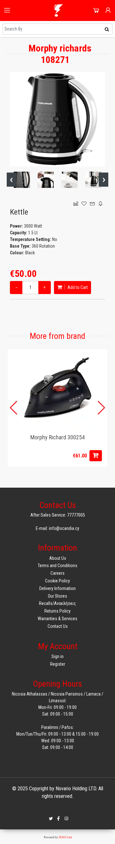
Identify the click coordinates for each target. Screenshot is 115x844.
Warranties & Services (57, 618)
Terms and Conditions (57, 565)
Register (57, 664)
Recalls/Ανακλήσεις (57, 603)
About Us (57, 558)
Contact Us (58, 626)
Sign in (57, 656)
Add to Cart (77, 287)
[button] (101, 408)
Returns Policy (57, 611)
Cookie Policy (57, 580)
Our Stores (57, 596)
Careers (57, 573)
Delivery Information (57, 588)
